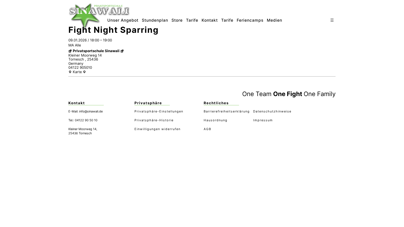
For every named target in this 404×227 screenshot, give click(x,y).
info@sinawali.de (91, 111)
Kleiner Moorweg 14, (82, 129)
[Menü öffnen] (332, 20)
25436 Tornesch (80, 133)
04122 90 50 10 (86, 120)
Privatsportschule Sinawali (96, 51)
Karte (77, 72)
